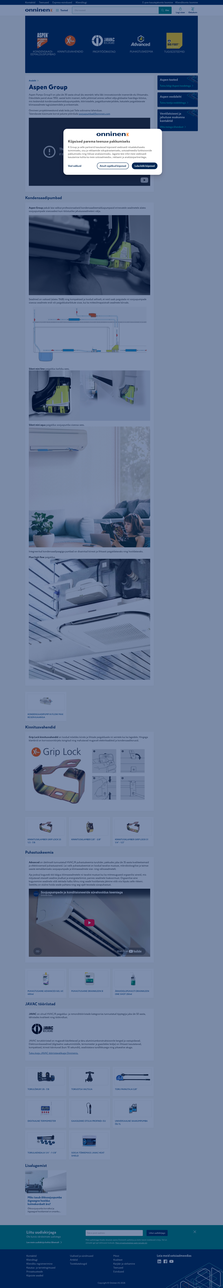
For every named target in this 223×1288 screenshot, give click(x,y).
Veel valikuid (74, 166)
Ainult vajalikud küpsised (113, 166)
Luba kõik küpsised (145, 166)
